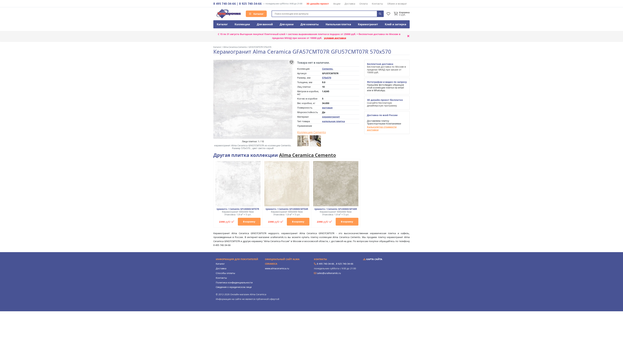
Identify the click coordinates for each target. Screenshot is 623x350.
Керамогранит (368, 24)
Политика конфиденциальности (234, 282)
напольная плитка (333, 121)
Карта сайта (374, 259)
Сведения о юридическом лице (234, 287)
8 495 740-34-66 (224, 4)
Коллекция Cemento (311, 132)
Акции (336, 3)
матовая (327, 107)
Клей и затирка (395, 24)
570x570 (326, 77)
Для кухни (287, 24)
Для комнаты (309, 24)
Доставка (350, 3)
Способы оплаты (225, 273)
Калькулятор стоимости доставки (382, 128)
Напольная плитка (338, 24)
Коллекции (242, 24)
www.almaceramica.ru (277, 268)
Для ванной (265, 24)
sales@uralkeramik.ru (329, 273)
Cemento (327, 68)
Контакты (377, 3)
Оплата (363, 3)
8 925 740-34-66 (250, 4)
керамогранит (331, 116)
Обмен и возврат (397, 3)
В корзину (249, 221)
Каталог (258, 13)
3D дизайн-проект (317, 3)
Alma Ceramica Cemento (307, 155)
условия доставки (335, 38)
